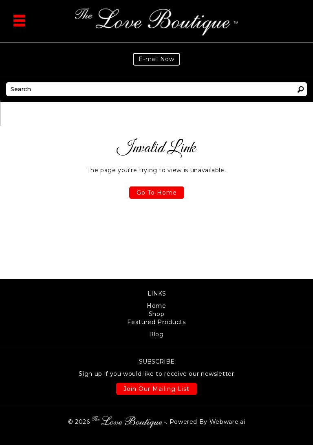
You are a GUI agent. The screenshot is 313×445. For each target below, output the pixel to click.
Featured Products (156, 322)
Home (156, 305)
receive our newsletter (156, 373)
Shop (157, 314)
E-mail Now (156, 59)
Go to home (157, 192)
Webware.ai (227, 421)
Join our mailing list (156, 388)
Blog (156, 334)
